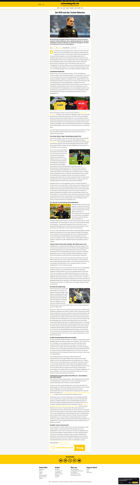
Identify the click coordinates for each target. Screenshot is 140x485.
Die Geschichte (74, 472)
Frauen (61, 7)
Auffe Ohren (89, 472)
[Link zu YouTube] (79, 460)
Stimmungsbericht (43, 475)
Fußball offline (58, 472)
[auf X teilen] (62, 443)
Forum (66, 0)
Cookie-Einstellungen (87, 481)
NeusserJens (59, 47)
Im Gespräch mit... (59, 470)
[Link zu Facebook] (65, 460)
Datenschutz (66, 481)
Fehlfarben (57, 475)
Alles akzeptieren (135, 482)
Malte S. (53, 47)
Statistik (41, 478)
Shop (72, 0)
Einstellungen (121, 482)
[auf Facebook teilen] (65, 443)
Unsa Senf (67, 7)
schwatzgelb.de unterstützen (77, 470)
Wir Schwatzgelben (75, 469)
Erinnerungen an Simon (76, 475)
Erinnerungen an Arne (75, 473)
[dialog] (128, 481)
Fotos (69, 0)
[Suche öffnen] (43, 4)
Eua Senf (57, 476)
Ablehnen (130, 482)
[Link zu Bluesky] (61, 460)
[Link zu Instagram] (70, 460)
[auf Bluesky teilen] (60, 443)
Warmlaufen (41, 469)
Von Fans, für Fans (59, 473)
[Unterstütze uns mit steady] (70, 448)
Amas (64, 7)
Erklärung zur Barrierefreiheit (76, 481)
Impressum (61, 481)
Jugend (75, 7)
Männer (58, 7)
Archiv (82, 7)
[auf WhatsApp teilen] (67, 443)
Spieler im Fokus (42, 476)
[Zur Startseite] (70, 4)
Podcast (62, 0)
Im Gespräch (72, 7)
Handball (78, 7)
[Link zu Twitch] (74, 460)
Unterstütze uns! (76, 0)
